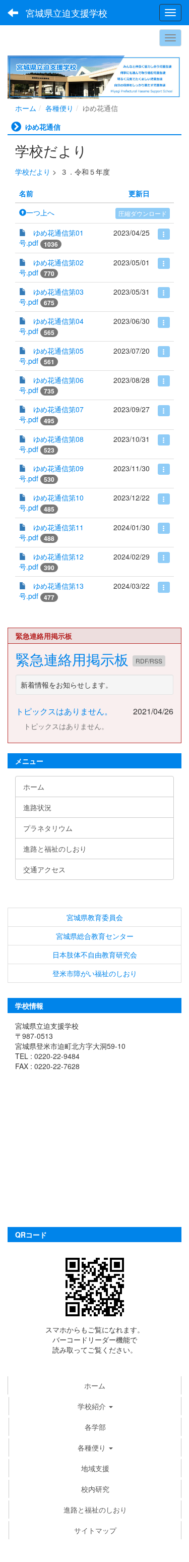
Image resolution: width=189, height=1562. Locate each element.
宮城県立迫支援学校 (66, 12)
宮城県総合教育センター (95, 936)
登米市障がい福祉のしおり (94, 973)
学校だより (32, 171)
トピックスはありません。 (64, 711)
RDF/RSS (149, 660)
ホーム (25, 108)
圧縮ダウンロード (142, 213)
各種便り (59, 108)
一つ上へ (40, 212)
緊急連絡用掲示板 (74, 659)
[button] (95, 1447)
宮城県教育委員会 (95, 917)
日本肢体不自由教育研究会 (94, 955)
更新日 (139, 193)
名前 (26, 193)
